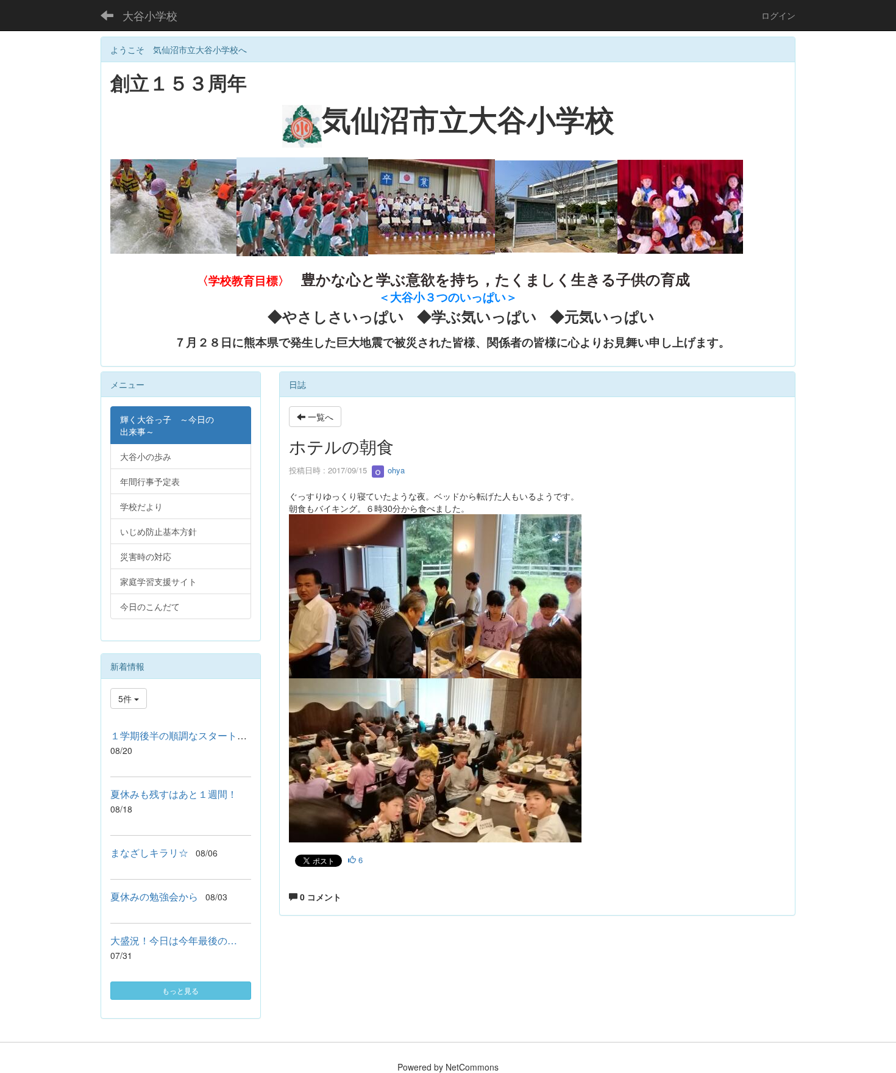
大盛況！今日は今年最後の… (173, 940)
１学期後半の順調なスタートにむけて (193, 735)
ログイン (778, 15)
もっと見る (180, 990)
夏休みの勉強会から (154, 896)
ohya (395, 470)
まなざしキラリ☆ (149, 852)
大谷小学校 (150, 15)
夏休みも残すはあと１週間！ (173, 794)
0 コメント (319, 897)
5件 (126, 698)
